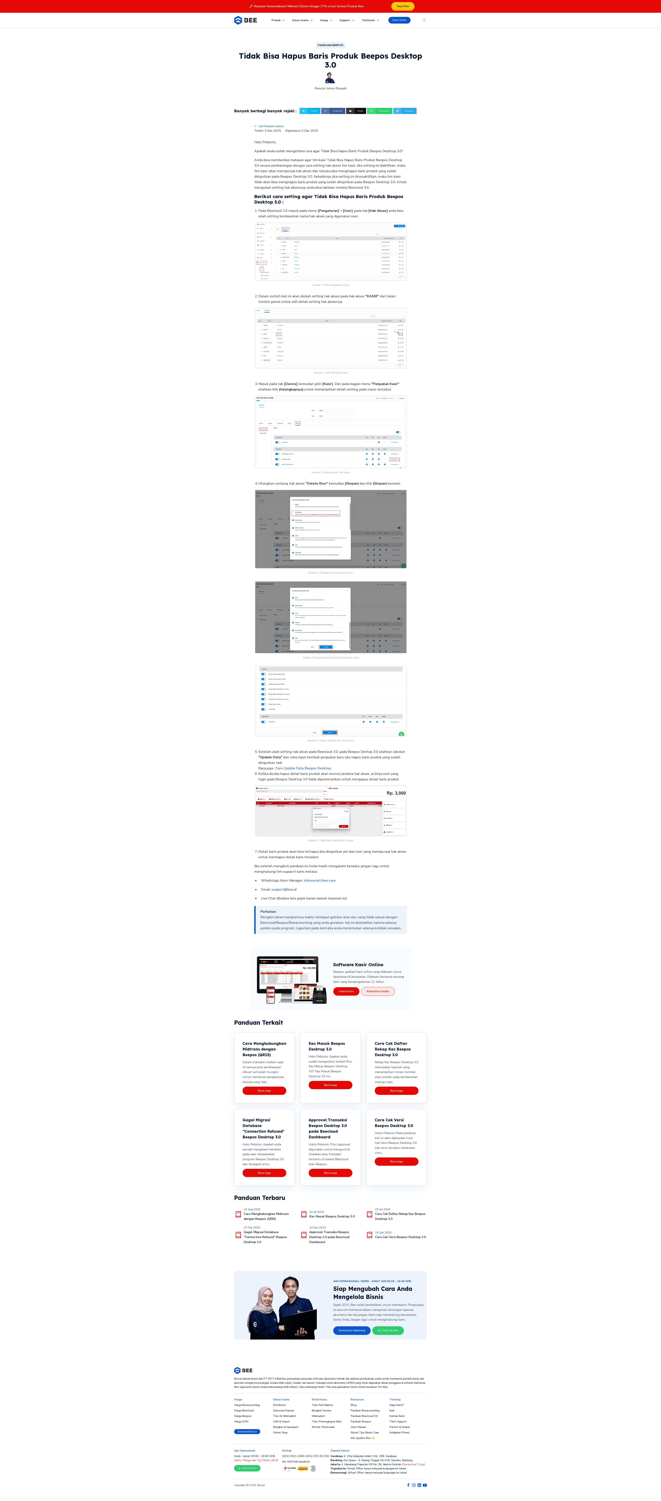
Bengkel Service (321, 1410)
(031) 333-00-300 (317, 1456)
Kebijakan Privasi (399, 1432)
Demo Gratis (399, 20)
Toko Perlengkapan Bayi (326, 1421)
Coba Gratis (346, 991)
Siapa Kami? (396, 1405)
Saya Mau (403, 6)
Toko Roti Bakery (322, 1405)
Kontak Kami (397, 1416)
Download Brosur (247, 1431)
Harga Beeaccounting (247, 1405)
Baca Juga (264, 1091)
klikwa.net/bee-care (320, 880)
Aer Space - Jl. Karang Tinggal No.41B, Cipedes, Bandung (371, 1460)
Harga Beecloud (244, 1410)
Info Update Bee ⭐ (363, 1438)
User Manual (358, 1427)
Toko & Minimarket (284, 1416)
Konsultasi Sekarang (352, 1330)
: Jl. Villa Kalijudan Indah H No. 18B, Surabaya (363, 1456)
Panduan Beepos (361, 1421)
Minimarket (318, 1416)
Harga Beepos (242, 1416)
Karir (392, 1410)
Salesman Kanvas (283, 1410)
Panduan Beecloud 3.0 (364, 1416)
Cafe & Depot (281, 1421)
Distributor (279, 1405)
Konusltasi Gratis (378, 991)
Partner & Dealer (399, 1427)
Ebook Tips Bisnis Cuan (365, 1432)
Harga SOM (241, 1421)
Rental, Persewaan (323, 1427)
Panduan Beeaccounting (365, 1410)
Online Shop (280, 1432)
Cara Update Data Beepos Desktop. (303, 768)
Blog (353, 1405)
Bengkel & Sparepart (285, 1427)
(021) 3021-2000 (293, 1456)
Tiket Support (398, 1421)
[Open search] (424, 20)
